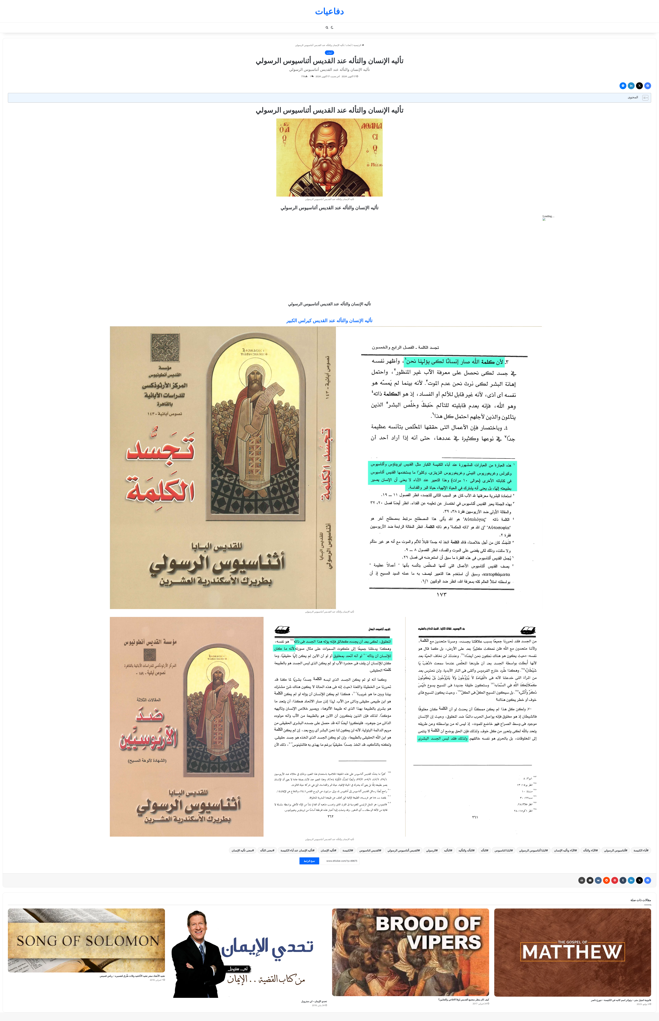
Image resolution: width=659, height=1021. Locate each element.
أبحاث (348, 45)
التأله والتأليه (466, 850)
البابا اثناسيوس (503, 850)
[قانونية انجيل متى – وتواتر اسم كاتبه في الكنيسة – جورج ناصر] (572, 952)
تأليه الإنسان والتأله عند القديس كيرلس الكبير (329, 320)
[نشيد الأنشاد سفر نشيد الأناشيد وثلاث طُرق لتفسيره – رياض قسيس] (86, 940)
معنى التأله (266, 850)
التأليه (447, 850)
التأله (484, 850)
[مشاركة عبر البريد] (590, 880)
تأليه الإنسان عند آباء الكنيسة (297, 850)
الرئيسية (357, 45)
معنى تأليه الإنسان (242, 850)
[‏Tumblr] (623, 880)
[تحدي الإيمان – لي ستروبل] (248, 953)
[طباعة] (581, 880)
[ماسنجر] (623, 85)
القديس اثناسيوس (369, 850)
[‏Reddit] (606, 880)
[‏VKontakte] (598, 880)
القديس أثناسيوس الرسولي (403, 850)
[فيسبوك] (647, 85)
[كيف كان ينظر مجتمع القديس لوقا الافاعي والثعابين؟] (410, 952)
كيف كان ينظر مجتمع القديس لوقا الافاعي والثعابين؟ (463, 999)
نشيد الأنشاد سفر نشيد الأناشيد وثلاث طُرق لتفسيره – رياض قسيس (132, 975)
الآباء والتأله (589, 850)
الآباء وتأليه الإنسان (564, 850)
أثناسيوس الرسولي (615, 850)
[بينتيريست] (614, 880)
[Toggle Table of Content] (644, 98)
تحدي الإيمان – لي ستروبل (314, 1001)
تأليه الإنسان (327, 850)
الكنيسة (347, 850)
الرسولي (431, 850)
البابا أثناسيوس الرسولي (532, 850)
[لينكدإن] (631, 85)
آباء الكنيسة (640, 850)
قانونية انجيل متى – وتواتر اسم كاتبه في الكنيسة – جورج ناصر (621, 1000)
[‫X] (639, 85)
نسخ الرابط (309, 860)
